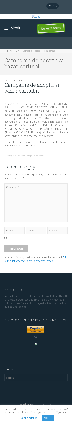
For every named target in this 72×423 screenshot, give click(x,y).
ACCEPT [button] (48, 418)
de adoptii (40, 156)
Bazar (9, 156)
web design (25, 404)
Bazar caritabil (18, 156)
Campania (30, 156)
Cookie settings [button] (28, 418)
